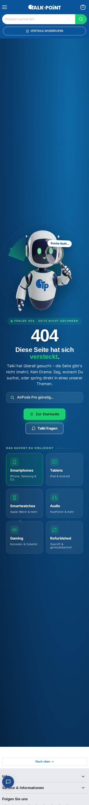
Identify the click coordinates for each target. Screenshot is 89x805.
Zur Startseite (47, 414)
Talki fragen (47, 428)
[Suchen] (81, 19)
